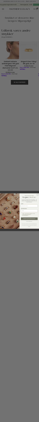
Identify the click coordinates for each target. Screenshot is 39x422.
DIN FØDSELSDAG (24, 208)
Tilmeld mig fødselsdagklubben (29, 218)
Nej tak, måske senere (29, 221)
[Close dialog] (38, 195)
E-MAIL (22, 203)
